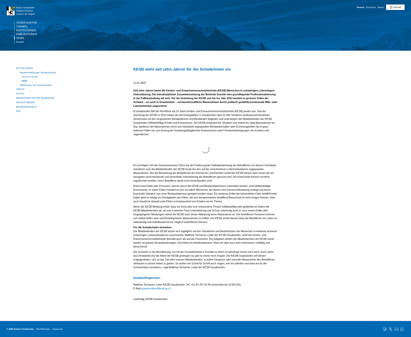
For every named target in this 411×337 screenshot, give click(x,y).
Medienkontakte (26, 107)
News (20, 38)
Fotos (20, 93)
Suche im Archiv (30, 76)
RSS (18, 111)
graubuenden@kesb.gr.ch (156, 288)
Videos (20, 89)
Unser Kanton (26, 22)
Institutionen (26, 30)
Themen (21, 26)
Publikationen (26, 34)
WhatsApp (402, 329)
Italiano (381, 7)
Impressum (57, 329)
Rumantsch (371, 7)
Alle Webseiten (43, 329)
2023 (24, 81)
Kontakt (20, 42)
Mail (396, 329)
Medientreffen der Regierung (35, 98)
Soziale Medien (25, 102)
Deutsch (360, 7)
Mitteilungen (24, 68)
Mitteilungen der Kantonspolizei (36, 85)
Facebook (384, 329)
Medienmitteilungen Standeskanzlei (38, 72)
